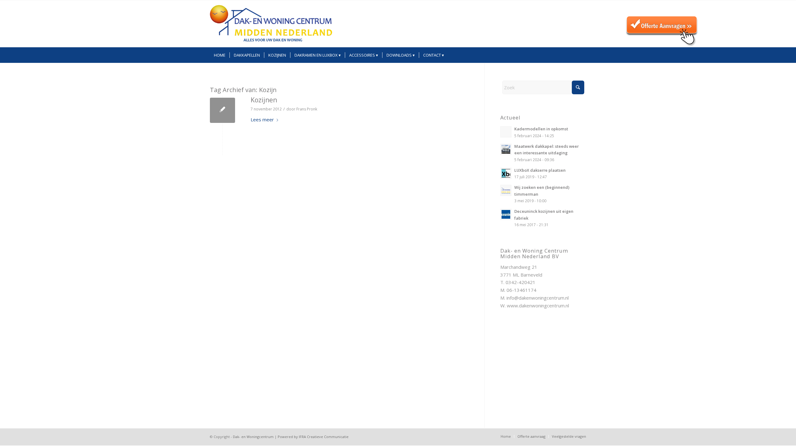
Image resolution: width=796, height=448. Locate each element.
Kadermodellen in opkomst (541, 129)
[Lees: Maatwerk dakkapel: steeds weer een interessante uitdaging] (505, 149)
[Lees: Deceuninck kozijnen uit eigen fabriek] (505, 214)
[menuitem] (219, 55)
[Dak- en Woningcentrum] (271, 23)
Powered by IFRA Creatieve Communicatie (313, 436)
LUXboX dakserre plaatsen (540, 170)
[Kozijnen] (222, 110)
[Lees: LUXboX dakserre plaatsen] (505, 173)
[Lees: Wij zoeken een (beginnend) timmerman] (505, 190)
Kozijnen (264, 100)
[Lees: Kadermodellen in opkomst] (505, 132)
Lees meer (262, 119)
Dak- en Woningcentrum (253, 436)
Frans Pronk (306, 109)
